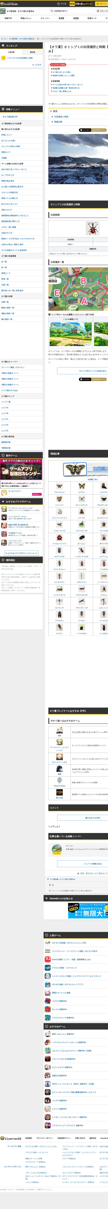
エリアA (4, 407)
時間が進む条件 (7, 180)
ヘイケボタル (82, 633)
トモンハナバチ (59, 530)
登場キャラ (6, 152)
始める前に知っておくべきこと (14, 169)
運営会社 (92, 1138)
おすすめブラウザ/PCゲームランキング (22, 553)
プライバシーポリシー (44, 1138)
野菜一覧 (5, 278)
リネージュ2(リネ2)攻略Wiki (36, 1173)
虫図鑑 (76, 18)
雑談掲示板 (6, 442)
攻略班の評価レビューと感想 (64, 75)
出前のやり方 (6, 232)
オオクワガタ (59, 556)
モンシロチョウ (82, 505)
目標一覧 (5, 301)
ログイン (103, 3)
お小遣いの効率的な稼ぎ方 (12, 186)
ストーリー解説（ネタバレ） (13, 367)
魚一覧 (4, 267)
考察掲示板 (6, 447)
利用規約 (28, 1138)
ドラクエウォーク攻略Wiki (35, 1162)
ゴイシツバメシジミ (59, 517)
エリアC (4, 419)
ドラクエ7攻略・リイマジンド (36, 1152)
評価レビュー (26, 18)
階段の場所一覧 (7, 307)
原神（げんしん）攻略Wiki (35, 1167)
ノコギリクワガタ (81, 556)
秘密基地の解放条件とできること (15, 215)
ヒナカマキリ (59, 582)
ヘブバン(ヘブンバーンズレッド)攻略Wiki (78, 1167)
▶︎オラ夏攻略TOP (10, 116)
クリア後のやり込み (9, 390)
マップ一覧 (6, 401)
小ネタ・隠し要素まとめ (62, 91)
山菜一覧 (67, 88)
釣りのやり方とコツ (9, 204)
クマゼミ (81, 620)
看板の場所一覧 (7, 313)
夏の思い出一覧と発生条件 (12, 290)
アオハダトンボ (82, 607)
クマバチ (81, 517)
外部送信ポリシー (64, 1138)
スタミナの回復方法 (9, 192)
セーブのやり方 (7, 175)
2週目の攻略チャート (10, 378)
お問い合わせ (80, 1138)
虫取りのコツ (6, 209)
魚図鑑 (61, 18)
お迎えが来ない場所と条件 (12, 244)
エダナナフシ (82, 582)
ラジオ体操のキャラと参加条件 (14, 250)
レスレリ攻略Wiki (32, 1182)
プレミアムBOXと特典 (10, 146)
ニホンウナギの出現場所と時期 (20, 58)
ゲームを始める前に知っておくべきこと (68, 84)
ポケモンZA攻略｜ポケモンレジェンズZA (41, 1146)
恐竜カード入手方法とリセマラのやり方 (17, 238)
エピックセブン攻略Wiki (71, 1173)
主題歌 (4, 157)
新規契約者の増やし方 (10, 221)
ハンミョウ (81, 569)
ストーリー (45, 18)
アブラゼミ (59, 620)
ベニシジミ (59, 505)
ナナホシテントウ (59, 543)
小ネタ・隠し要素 (8, 227)
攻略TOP (8, 18)
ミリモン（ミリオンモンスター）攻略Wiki (78, 1182)
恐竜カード (92, 18)
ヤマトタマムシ (59, 569)
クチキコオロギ (82, 595)
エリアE (4, 430)
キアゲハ (81, 492)
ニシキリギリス (59, 595)
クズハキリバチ (82, 530)
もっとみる (36, 64)
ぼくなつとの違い (8, 140)
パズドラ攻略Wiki (69, 1158)
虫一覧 (4, 261)
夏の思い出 (75, 88)
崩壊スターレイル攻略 (33, 1158)
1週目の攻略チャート (10, 373)
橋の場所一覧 (6, 319)
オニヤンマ (59, 607)
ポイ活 (63, 3)
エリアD (4, 424)
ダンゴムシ (81, 543)
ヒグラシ (59, 633)
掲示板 (32, 52)
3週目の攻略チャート (10, 384)
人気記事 (11, 52)
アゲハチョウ (59, 492)
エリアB (4, 413)
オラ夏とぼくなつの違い (62, 72)
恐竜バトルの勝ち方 (9, 198)
